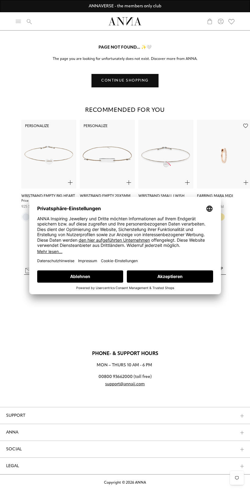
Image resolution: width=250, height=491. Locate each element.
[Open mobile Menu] (18, 21)
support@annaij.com (125, 384)
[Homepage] (125, 21)
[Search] (29, 21)
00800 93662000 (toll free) (125, 377)
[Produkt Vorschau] (70, 183)
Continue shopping (124, 80)
